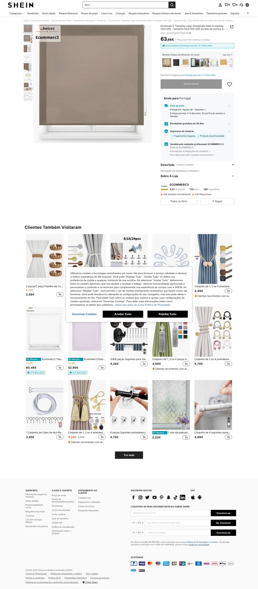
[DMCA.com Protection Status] (142, 570)
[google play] (199, 499)
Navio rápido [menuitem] (48, 13)
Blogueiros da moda (35, 511)
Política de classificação (63, 527)
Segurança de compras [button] (182, 131)
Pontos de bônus (86, 506)
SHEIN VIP (57, 523)
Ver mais (129, 455)
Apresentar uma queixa (36, 526)
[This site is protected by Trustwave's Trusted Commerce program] (133, 570)
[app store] (192, 499)
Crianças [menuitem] (120, 13)
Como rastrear (58, 514)
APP (192, 491)
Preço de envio (59, 495)
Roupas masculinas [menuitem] (139, 13)
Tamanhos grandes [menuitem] (217, 13)
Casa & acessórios (40, 20)
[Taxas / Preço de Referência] (175, 40)
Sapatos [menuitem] (234, 13)
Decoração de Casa (61, 20)
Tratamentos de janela (84, 20)
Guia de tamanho (60, 518)
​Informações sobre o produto (61, 532)
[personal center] (220, 5)
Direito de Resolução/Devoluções (63, 500)
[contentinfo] (183, 563)
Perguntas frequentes (88, 510)
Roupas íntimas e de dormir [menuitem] (167, 13)
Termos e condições (35, 578)
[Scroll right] (248, 13)
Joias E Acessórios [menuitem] (194, 13)
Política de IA (54, 578)
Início (26, 20)
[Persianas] (185, 63)
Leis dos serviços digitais (33, 520)
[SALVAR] (229, 84)
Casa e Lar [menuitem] (106, 13)
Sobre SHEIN (31, 501)
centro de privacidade (199, 544)
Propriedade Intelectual (75, 578)
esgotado (191, 84)
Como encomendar (61, 510)
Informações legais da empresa (36, 495)
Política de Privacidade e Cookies (202, 542)
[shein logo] (20, 5)
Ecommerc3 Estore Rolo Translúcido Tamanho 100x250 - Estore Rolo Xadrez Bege (87, 359)
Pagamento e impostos (89, 502)
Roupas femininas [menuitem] (68, 13)
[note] (213, 296)
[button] (241, 5)
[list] (159, 497)
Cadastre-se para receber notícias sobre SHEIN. (160, 506)
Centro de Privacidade (36, 574)
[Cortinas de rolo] (176, 63)
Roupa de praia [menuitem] (89, 13)
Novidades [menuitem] (32, 13)
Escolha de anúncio (99, 578)
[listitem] (166, 63)
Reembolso (57, 506)
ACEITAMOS (137, 557)
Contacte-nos (84, 498)
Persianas (101, 20)
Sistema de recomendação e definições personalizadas (51, 582)
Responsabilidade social (34, 506)
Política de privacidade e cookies (66, 574)
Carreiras (29, 516)
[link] (227, 5)
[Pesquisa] (172, 5)
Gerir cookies (92, 574)
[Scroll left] (243, 13)
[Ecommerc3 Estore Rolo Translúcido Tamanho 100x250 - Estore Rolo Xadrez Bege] (87, 332)
